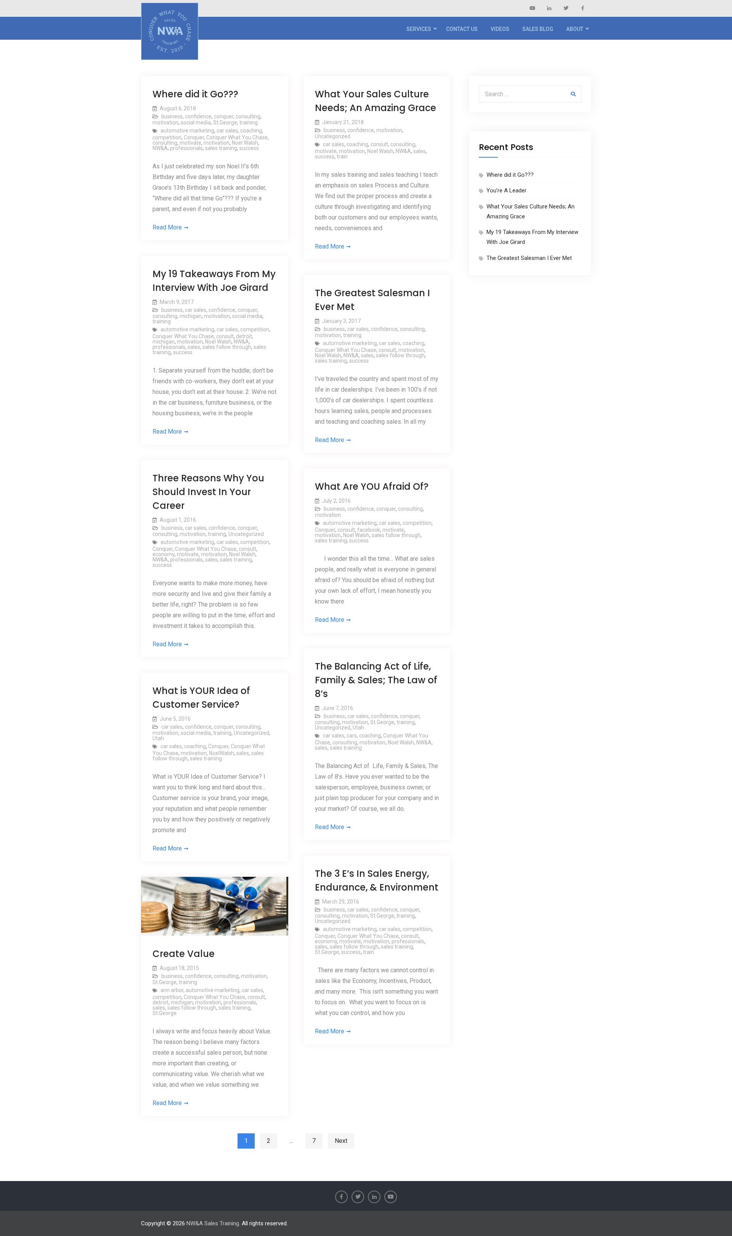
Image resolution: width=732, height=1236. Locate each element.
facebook (368, 530)
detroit (244, 336)
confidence (198, 116)
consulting (248, 116)
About (574, 29)
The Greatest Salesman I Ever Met (529, 258)
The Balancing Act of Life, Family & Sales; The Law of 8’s (376, 680)
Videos (500, 29)
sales (419, 151)
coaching (251, 130)
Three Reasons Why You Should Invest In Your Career (208, 492)
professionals (186, 148)
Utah (358, 727)
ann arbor (172, 990)
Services (418, 29)
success (249, 148)
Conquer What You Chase (237, 137)
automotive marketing (187, 130)
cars (352, 736)
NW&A (160, 148)
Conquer (194, 137)
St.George (225, 122)
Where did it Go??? (195, 94)
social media (196, 122)
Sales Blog (537, 29)
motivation (165, 122)
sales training (221, 148)
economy (163, 554)
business (172, 116)
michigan (191, 316)
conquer (223, 116)
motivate (190, 143)
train (342, 156)
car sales (227, 130)
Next (341, 1140)
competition (166, 137)
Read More (167, 227)
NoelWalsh (221, 753)
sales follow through (226, 347)
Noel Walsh (245, 143)
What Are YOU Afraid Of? (372, 486)
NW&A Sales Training (212, 1223)
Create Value (183, 953)
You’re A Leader (506, 190)
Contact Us (462, 29)
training (248, 122)
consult (379, 144)
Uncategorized (332, 136)
